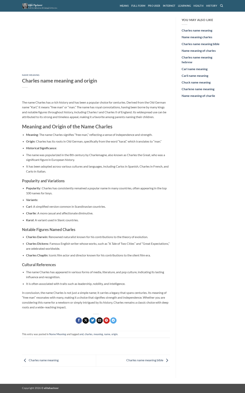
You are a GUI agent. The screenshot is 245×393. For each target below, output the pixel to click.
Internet (169, 5)
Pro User (154, 5)
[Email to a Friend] (99, 320)
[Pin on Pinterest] (106, 320)
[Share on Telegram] (113, 320)
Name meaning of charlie (198, 95)
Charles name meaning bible (145, 360)
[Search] (221, 5)
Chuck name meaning (196, 82)
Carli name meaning (195, 75)
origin (114, 334)
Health (198, 5)
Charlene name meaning (198, 89)
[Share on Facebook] (79, 320)
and (81, 334)
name (107, 334)
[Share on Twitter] (92, 320)
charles (88, 334)
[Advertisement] (96, 45)
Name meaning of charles (199, 50)
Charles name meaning (43, 360)
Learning (184, 5)
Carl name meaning (194, 69)
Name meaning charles (197, 37)
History (211, 5)
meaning (98, 334)
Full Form (138, 5)
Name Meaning (31, 75)
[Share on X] (85, 320)
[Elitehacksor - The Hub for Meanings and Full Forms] (41, 6)
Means (124, 5)
